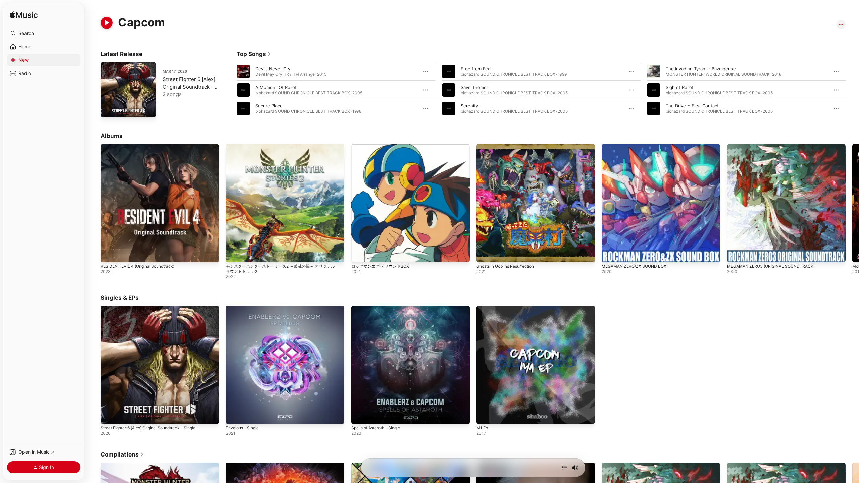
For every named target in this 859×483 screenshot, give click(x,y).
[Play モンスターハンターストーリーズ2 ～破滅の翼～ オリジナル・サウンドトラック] (234, 254)
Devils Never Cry (272, 68)
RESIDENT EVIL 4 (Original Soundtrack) (141, 146)
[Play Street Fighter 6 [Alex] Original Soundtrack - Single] (109, 109)
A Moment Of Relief (276, 87)
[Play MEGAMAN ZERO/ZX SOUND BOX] (610, 254)
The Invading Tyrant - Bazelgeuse (701, 68)
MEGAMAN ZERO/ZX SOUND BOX (637, 146)
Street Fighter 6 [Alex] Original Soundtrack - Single (189, 86)
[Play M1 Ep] (485, 416)
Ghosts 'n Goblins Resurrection (509, 146)
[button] (43, 33)
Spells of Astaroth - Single (378, 308)
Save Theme (474, 87)
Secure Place (269, 105)
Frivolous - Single (244, 308)
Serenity (469, 105)
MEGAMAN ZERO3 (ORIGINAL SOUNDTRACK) (774, 146)
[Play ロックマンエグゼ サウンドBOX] (360, 254)
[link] (254, 54)
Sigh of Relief (680, 87)
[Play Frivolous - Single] (234, 416)
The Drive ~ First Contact (692, 105)
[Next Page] (852, 90)
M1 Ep (482, 308)
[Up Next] (565, 467)
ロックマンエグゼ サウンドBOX (382, 146)
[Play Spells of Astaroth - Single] (360, 416)
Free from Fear (476, 68)
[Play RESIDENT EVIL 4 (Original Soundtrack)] (109, 254)
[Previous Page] (230, 90)
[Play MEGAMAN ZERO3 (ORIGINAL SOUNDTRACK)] (735, 254)
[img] (24, 15)
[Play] (107, 23)
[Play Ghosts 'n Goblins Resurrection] (485, 254)
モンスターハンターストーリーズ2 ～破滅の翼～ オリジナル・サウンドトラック (283, 149)
